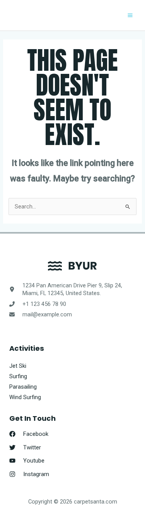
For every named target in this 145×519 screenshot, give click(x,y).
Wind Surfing (25, 397)
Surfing (18, 376)
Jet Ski (17, 365)
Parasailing (23, 386)
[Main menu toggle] (130, 15)
